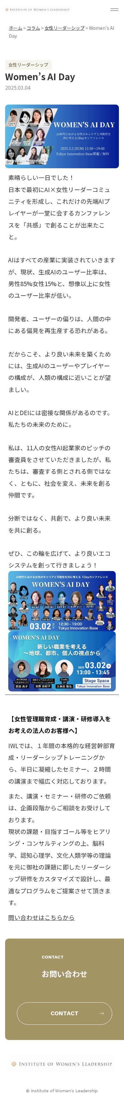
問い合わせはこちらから (41, 917)
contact (65, 1013)
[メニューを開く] (114, 9)
